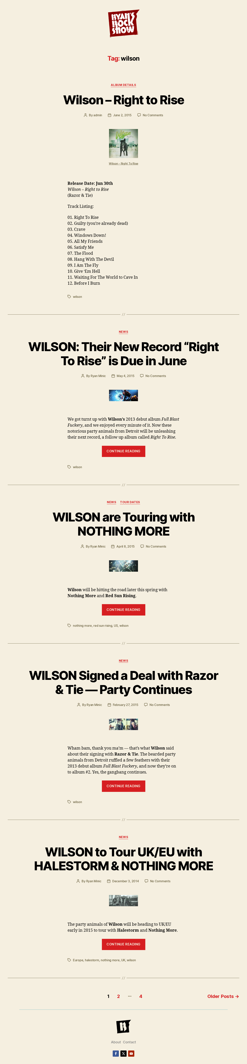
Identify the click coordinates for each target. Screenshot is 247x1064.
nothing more (82, 626)
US (116, 626)
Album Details (123, 85)
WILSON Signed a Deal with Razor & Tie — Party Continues (123, 682)
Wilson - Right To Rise (123, 163)
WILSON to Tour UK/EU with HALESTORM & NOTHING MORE (123, 858)
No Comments (153, 115)
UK (123, 960)
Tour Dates (130, 502)
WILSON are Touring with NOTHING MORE (123, 523)
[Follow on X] (123, 1053)
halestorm (92, 960)
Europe (78, 960)
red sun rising (102, 626)
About (116, 1042)
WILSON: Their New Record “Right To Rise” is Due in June (123, 353)
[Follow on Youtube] (131, 1053)
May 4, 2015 (125, 376)
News (123, 332)
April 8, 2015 (125, 546)
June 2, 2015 (122, 115)
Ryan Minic (98, 376)
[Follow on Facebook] (116, 1053)
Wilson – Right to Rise (123, 99)
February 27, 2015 (125, 705)
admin (97, 115)
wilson (77, 297)
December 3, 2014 (125, 881)
